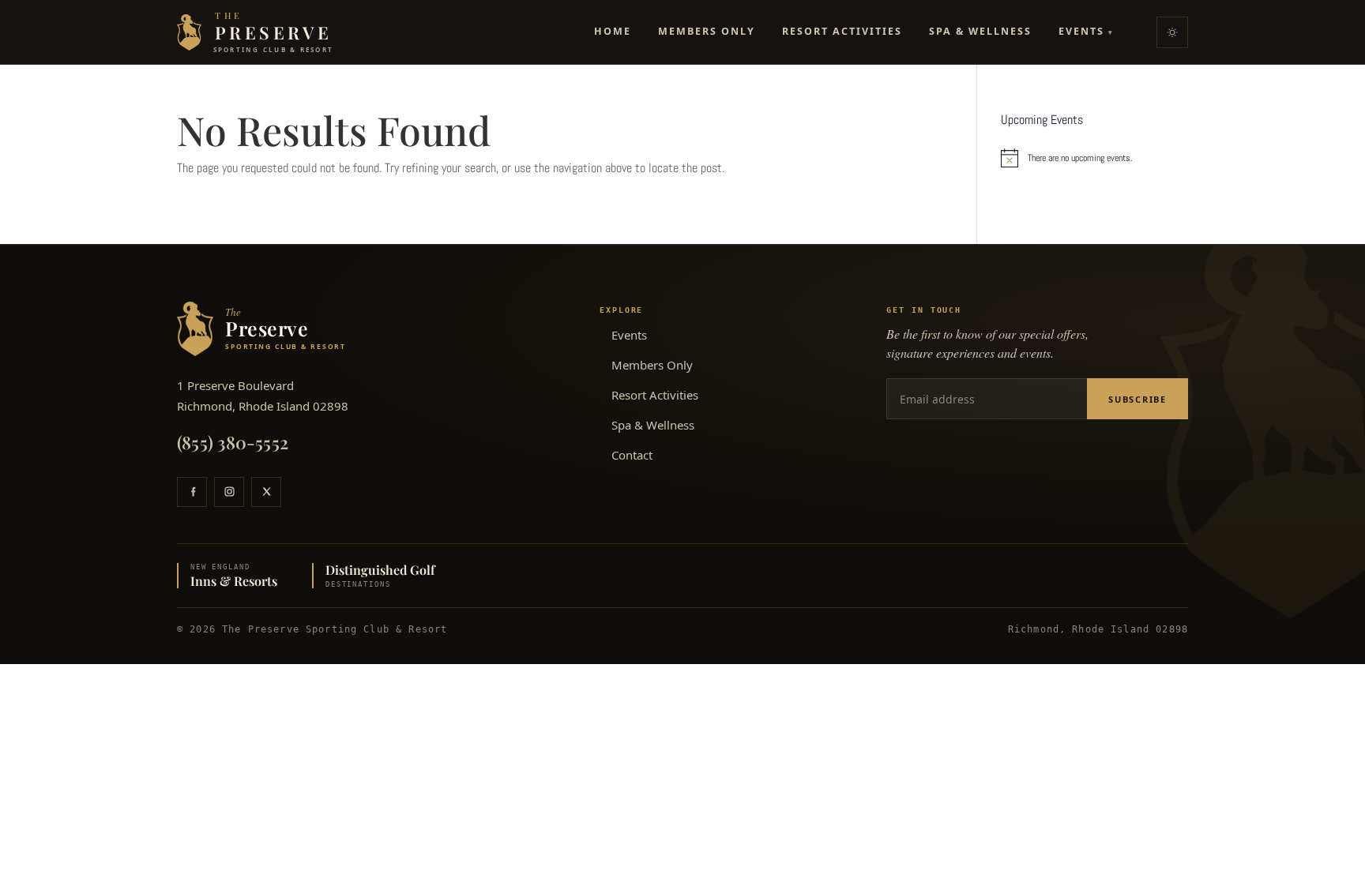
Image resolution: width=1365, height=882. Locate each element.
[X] (266, 492)
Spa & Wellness (980, 31)
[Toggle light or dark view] (1172, 32)
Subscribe (1137, 399)
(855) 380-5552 (232, 442)
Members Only (706, 31)
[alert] (1094, 157)
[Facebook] (192, 492)
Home (612, 31)
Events (1086, 31)
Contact (631, 455)
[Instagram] (229, 492)
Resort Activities (842, 31)
